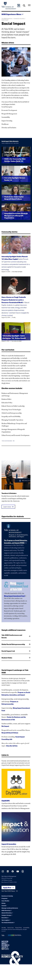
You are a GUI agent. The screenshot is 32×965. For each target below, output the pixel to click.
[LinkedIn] (7, 872)
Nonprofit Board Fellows (10, 733)
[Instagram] (3, 872)
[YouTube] (17, 872)
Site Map (4, 927)
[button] (16, 155)
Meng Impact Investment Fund (14, 596)
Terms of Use (10, 927)
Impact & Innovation (9, 844)
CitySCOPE (6, 800)
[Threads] (22, 872)
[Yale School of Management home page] (9, 5)
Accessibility (26, 927)
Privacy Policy (18, 927)
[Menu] (29, 5)
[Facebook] (12, 872)
